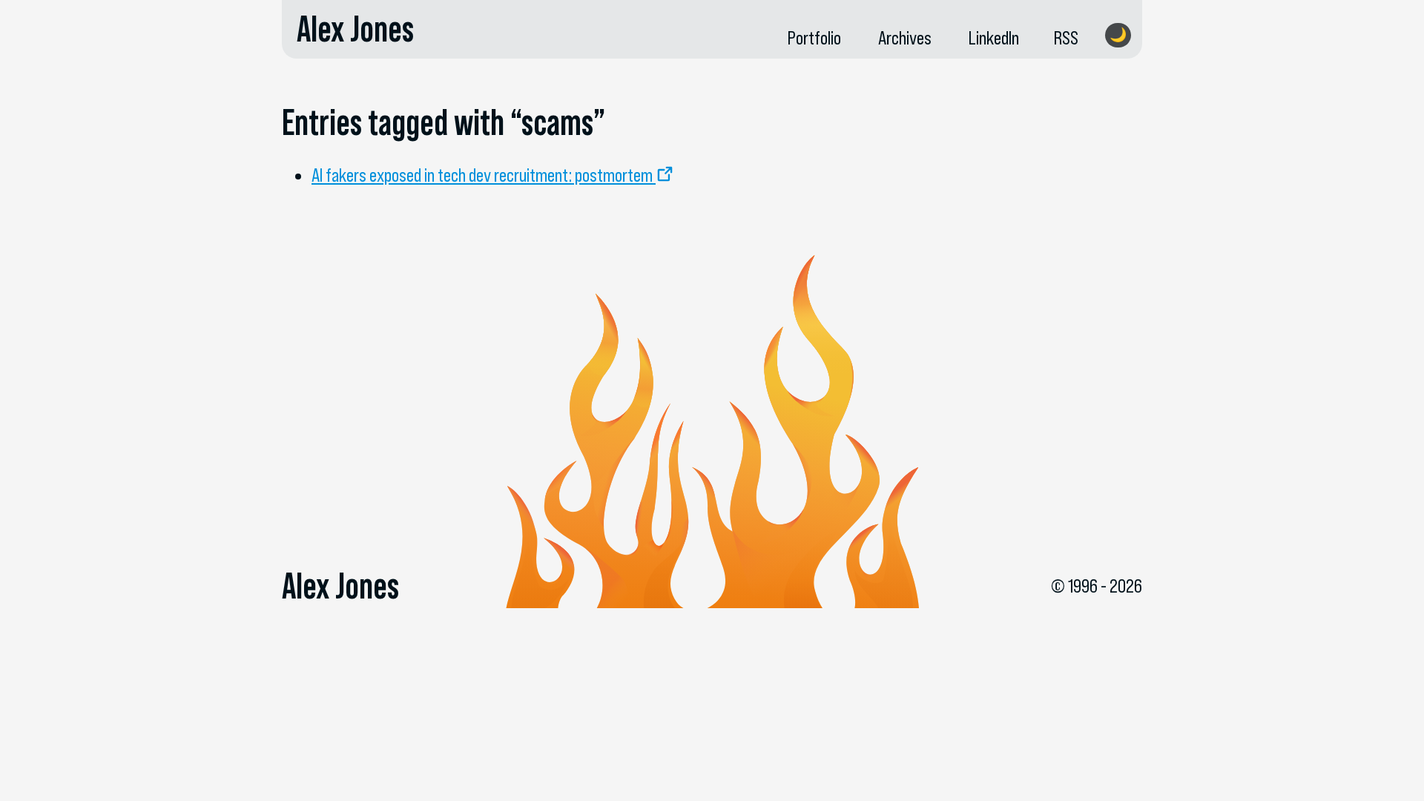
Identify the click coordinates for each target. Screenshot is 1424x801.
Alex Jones (355, 29)
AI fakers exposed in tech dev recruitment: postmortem (482, 175)
